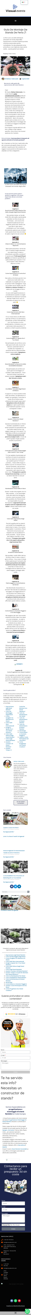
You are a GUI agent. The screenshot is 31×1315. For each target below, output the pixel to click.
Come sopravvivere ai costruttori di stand (15, 273)
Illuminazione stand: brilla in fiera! (15, 487)
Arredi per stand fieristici (15, 551)
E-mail (3, 1055)
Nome (2, 1050)
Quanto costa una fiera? (11, 827)
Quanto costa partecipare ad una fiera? (23, 738)
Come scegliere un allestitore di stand (9, 718)
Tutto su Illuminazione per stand (23, 714)
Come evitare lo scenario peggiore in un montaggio (15, 610)
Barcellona (21, 1145)
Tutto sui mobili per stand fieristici (16, 977)
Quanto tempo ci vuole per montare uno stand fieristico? (17, 973)
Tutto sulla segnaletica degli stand (15, 518)
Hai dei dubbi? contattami (21, 802)
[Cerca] (28, 892)
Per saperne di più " (8, 832)
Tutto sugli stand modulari (10, 739)
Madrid (4, 1147)
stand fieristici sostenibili (19, 1149)
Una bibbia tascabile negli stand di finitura (15, 389)
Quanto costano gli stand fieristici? (9, 744)
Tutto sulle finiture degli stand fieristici (10, 735)
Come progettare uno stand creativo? (19, 671)
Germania (11, 1130)
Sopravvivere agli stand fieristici (10, 708)
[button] (15, 20)
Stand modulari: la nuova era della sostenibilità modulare (15, 364)
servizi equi (22, 731)
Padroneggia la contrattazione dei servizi (15, 583)
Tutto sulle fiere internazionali (15, 961)
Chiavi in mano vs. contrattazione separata (15, 243)
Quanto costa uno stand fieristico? (15, 419)
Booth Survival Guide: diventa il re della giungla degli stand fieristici (15, 210)
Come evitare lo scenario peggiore (23, 733)
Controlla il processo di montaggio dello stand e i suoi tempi (15, 450)
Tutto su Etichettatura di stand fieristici (23, 720)
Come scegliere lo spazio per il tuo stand (15, 338)
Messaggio (4, 1061)
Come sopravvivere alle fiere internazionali (15, 312)
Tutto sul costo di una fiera (15, 641)
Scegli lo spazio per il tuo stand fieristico (9, 730)
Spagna (4, 1130)
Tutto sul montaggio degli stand (9, 713)
